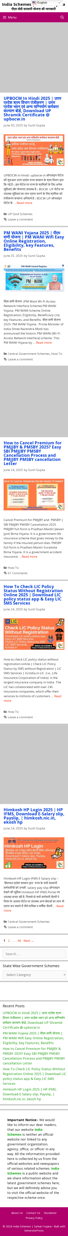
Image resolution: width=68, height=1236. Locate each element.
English (42, 2)
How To (56, 354)
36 (19, 941)
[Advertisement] (34, 57)
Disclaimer (50, 1213)
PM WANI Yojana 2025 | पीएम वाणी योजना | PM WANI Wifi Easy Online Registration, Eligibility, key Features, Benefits (34, 241)
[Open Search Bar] (62, 17)
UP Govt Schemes (20, 214)
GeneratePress (34, 1230)
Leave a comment (20, 219)
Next (29, 941)
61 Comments (18, 573)
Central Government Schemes (29, 354)
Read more (24, 203)
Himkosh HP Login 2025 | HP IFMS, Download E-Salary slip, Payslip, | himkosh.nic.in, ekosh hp (34, 816)
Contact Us (33, 1213)
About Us (17, 1213)
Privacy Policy (34, 1218)
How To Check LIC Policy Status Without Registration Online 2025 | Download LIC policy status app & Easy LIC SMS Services (33, 595)
